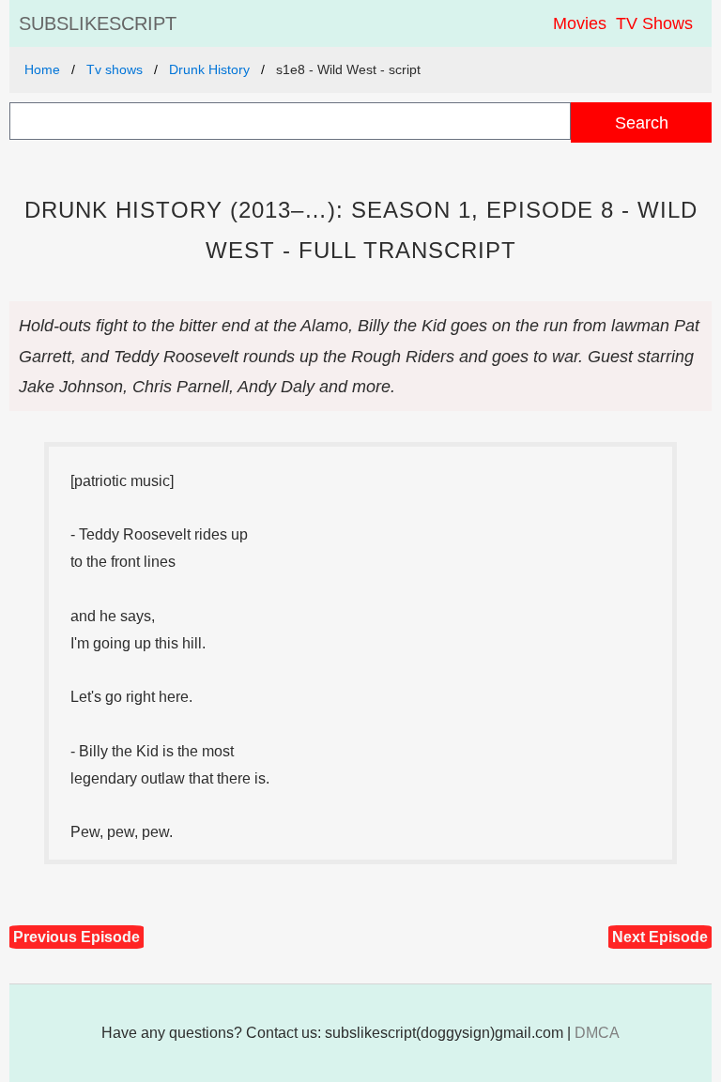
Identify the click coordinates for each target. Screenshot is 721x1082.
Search (641, 122)
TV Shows (654, 23)
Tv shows (114, 69)
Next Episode (660, 937)
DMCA (597, 1033)
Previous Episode (76, 937)
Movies (579, 23)
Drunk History (209, 69)
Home (42, 69)
